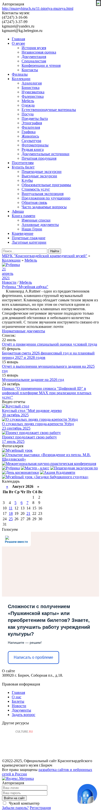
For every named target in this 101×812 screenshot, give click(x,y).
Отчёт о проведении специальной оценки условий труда (49, 344)
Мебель (28, 101)
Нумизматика (33, 92)
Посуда (28, 114)
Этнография (32, 123)
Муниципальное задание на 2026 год (33, 380)
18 (11, 513)
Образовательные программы (46, 185)
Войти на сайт (14, 798)
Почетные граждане (28, 238)
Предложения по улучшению (46, 198)
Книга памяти (23, 216)
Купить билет (23, 167)
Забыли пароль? (15, 808)
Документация (34, 57)
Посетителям (23, 163)
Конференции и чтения (41, 65)
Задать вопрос (23, 715)
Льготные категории (29, 242)
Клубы (27, 180)
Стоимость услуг (36, 189)
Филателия (31, 127)
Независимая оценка (39, 52)
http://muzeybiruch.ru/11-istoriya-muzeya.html (37, 8)
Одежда (28, 105)
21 (28, 513)
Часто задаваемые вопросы (44, 207)
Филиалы (20, 74)
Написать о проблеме (33, 657)
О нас (16, 697)
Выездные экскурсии (39, 176)
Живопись (30, 136)
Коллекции (21, 79)
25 (11, 519)
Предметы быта (35, 118)
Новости (9, 282)
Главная (18, 39)
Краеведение (22, 233)
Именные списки (36, 220)
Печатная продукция (39, 158)
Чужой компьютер (23, 803)
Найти (54, 251)
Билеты (18, 701)
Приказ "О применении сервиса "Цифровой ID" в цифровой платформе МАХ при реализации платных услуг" (46, 392)
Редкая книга (33, 149)
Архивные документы (40, 225)
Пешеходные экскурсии (42, 171)
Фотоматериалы (35, 145)
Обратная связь (34, 202)
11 (11, 508)
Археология (32, 83)
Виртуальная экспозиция (42, 194)
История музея (34, 48)
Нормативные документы (23, 331)
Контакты (30, 70)
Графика (29, 132)
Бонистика (30, 87)
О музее (18, 43)
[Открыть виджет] (87, 794)
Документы (21, 710)
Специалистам (34, 61)
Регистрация (40, 808)
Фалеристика (33, 96)
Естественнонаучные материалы (49, 110)
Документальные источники (45, 154)
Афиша (18, 211)
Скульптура (31, 141)
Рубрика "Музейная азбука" (25, 287)
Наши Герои (32, 229)
